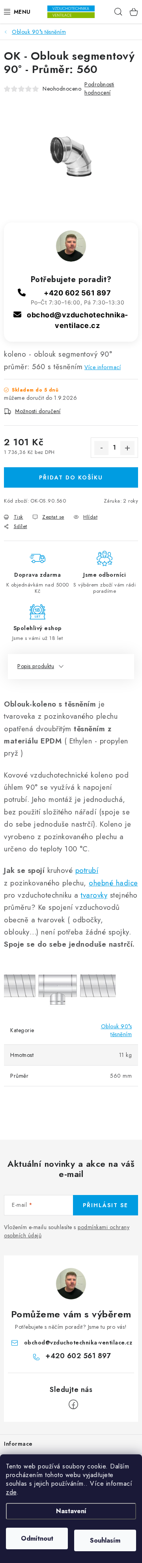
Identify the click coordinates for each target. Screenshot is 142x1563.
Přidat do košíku (71, 477)
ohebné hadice (113, 883)
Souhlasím (105, 1540)
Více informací (102, 367)
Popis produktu (35, 666)
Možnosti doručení (38, 411)
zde (11, 1492)
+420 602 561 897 (77, 293)
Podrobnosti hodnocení (99, 88)
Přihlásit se (105, 1205)
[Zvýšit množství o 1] (127, 448)
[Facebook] (73, 1404)
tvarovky (94, 895)
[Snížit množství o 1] (101, 448)
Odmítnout (37, 1538)
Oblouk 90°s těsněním (116, 1030)
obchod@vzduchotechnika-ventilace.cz (78, 1342)
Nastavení (71, 1511)
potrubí (87, 870)
